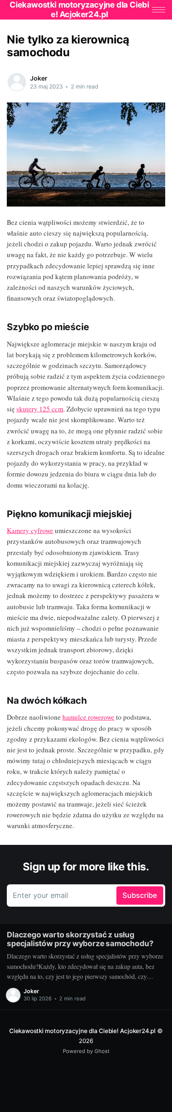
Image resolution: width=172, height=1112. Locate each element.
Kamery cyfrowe (30, 530)
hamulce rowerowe (88, 717)
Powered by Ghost (86, 1051)
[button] (158, 9)
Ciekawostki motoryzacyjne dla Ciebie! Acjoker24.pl (82, 1031)
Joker (38, 78)
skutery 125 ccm (39, 408)
